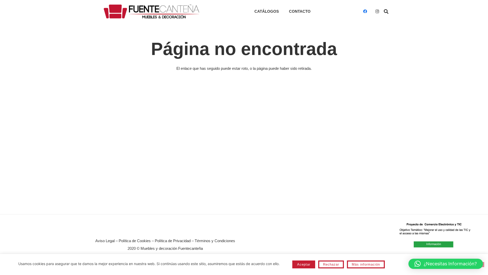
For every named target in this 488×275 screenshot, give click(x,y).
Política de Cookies (135, 241)
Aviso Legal (105, 241)
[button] (386, 11)
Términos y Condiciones (215, 241)
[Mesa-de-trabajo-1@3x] (151, 11)
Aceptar (303, 264)
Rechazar (331, 264)
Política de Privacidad (173, 241)
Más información (366, 264)
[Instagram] (377, 11)
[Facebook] (365, 11)
